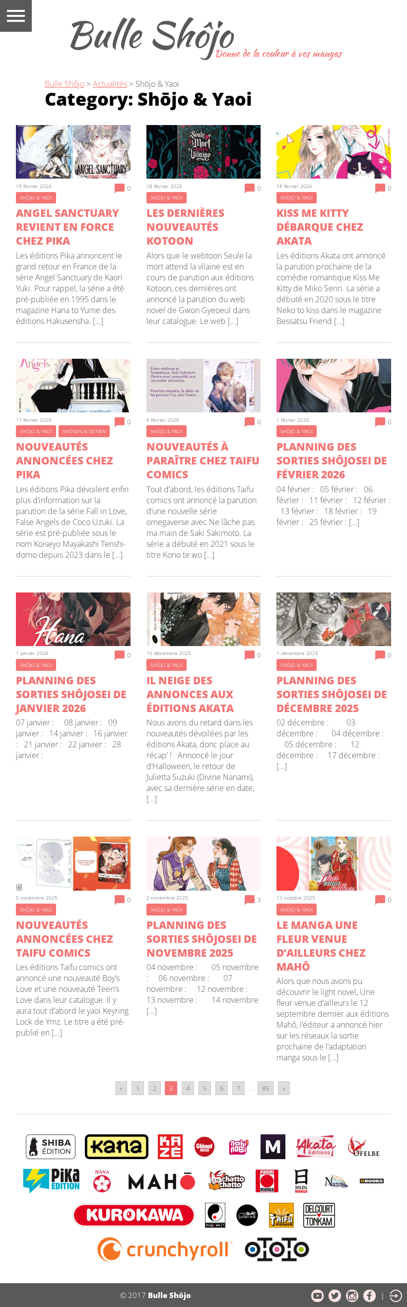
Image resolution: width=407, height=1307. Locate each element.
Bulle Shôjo (149, 34)
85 (265, 1088)
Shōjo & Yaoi (157, 83)
